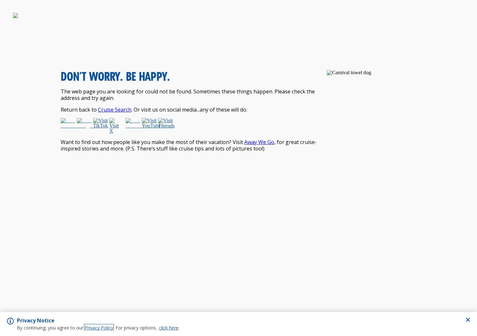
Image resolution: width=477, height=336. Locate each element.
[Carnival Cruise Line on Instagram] (84, 126)
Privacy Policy (99, 328)
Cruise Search (114, 109)
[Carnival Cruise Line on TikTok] (100, 126)
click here (168, 328)
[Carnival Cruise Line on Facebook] (67, 126)
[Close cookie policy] (468, 319)
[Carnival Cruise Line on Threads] (165, 126)
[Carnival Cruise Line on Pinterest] (132, 126)
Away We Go (259, 142)
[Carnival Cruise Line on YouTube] (148, 126)
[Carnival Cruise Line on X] (116, 126)
